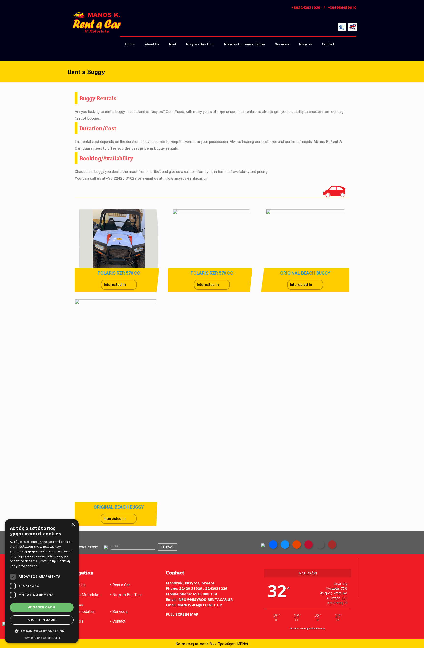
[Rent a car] (97, 22)
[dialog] (42, 581)
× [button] (73, 524)
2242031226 (216, 588)
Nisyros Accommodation (81, 608)
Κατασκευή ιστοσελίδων (196, 644)
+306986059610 (342, 7)
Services (120, 611)
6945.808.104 (204, 593)
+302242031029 (306, 7)
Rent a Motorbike (84, 594)
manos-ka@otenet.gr (199, 605)
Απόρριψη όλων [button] (42, 620)
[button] (42, 631)
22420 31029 (190, 588)
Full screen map (182, 614)
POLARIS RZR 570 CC (119, 273)
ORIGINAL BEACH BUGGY (305, 273)
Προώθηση (226, 644)
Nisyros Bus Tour (127, 594)
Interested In (115, 284)
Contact (118, 621)
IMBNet (242, 644)
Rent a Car (121, 585)
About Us (78, 585)
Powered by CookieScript (41, 638)
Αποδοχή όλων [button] (41, 607)
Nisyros (76, 621)
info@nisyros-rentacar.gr (204, 599)
